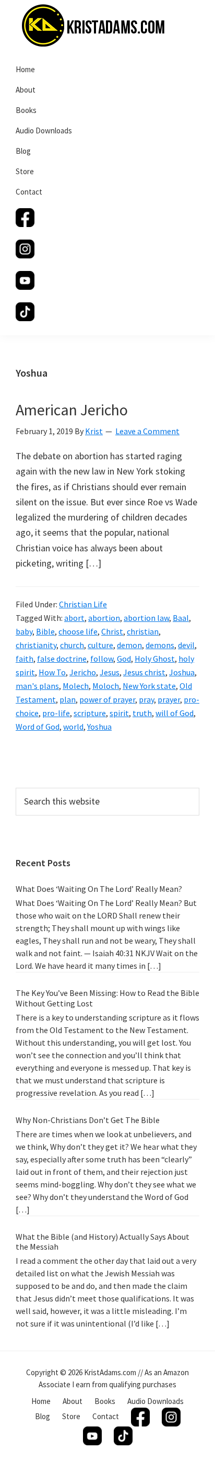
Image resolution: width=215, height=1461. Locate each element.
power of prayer (107, 699)
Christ (112, 631)
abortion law (146, 618)
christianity (36, 645)
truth (142, 713)
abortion (104, 618)
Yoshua (99, 726)
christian (143, 631)
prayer (169, 699)
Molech (76, 686)
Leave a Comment (147, 431)
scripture (90, 713)
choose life (78, 631)
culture (100, 645)
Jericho (82, 672)
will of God (175, 713)
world (73, 726)
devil (186, 645)
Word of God (37, 726)
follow (101, 658)
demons (160, 645)
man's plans (37, 686)
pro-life (56, 713)
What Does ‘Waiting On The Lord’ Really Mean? (99, 889)
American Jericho (72, 410)
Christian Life (83, 604)
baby (24, 631)
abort (74, 618)
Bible (45, 631)
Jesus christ (144, 672)
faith (24, 658)
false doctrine (62, 658)
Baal (181, 618)
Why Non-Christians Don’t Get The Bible (88, 1120)
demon (129, 645)
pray (146, 699)
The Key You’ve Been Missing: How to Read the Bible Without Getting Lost (107, 998)
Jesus (110, 672)
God (124, 658)
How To (52, 672)
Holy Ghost (155, 658)
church (72, 645)
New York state (149, 686)
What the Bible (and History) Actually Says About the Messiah (102, 1241)
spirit (119, 713)
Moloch (105, 686)
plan (67, 699)
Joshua (182, 672)
